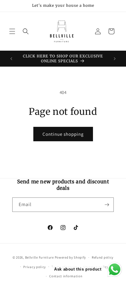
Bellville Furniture (39, 257)
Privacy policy (34, 267)
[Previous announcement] (11, 58)
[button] (12, 31)
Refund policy (102, 257)
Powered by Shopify (70, 257)
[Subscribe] (106, 204)
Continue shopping (63, 134)
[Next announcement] (114, 58)
